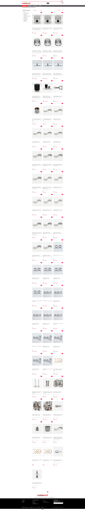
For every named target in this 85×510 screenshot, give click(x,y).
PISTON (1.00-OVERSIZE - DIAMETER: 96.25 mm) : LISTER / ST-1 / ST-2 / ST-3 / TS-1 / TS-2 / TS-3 (58, 29)
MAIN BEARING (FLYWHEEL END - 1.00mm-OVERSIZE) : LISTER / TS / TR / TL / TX (47, 256)
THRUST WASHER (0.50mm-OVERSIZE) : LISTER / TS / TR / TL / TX (47, 460)
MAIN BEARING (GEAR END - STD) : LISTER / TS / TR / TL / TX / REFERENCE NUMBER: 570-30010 (47, 188)
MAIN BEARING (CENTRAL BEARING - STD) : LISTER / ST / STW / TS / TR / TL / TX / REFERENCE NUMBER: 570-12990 (58, 438)
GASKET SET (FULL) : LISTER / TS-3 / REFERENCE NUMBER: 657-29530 (47, 415)
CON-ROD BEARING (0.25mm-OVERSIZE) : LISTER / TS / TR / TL (57, 119)
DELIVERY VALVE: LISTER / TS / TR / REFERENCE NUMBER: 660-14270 (36, 437)
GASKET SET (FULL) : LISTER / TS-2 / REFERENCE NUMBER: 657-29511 (36, 415)
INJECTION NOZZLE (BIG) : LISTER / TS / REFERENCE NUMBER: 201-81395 (58, 460)
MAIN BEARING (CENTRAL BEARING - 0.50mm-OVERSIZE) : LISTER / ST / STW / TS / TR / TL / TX (47, 165)
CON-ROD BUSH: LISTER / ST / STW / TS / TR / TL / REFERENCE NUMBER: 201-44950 (37, 120)
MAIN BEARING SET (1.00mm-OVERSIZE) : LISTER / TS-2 (58, 324)
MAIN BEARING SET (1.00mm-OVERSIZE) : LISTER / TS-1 (37, 301)
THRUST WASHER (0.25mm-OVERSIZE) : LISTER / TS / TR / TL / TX (37, 460)
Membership (33, 501)
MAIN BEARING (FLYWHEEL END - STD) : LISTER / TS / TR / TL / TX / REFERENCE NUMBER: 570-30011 (37, 233)
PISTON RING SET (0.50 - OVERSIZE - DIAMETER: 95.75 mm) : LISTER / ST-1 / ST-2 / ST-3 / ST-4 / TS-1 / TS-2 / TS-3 (47, 51)
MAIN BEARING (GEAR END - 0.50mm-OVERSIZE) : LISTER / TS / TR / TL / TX (37, 210)
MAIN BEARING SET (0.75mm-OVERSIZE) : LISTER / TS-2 (46, 324)
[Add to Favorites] (37, 19)
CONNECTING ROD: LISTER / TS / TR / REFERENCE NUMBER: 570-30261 (57, 96)
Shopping (33, 502)
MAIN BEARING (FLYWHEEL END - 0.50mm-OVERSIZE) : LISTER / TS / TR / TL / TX (58, 233)
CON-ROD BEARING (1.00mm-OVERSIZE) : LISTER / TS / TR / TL (57, 142)
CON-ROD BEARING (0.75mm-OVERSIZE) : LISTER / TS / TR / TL (47, 142)
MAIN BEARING (25, 20)
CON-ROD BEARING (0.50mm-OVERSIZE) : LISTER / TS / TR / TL (36, 142)
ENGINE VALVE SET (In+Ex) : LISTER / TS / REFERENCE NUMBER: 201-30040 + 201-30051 (37, 392)
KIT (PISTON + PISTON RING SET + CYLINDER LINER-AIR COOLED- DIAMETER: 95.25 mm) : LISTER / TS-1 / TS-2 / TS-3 (47, 97)
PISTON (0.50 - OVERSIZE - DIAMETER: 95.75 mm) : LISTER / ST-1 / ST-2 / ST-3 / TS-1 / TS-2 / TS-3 (47, 29)
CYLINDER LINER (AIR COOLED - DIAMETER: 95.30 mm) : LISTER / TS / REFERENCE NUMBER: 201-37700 (36, 97)
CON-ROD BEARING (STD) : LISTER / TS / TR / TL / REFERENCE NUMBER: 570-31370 (48, 120)
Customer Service (45, 501)
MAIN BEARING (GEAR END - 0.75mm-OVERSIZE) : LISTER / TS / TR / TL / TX (47, 210)
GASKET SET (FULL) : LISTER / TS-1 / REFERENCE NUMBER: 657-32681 (57, 392)
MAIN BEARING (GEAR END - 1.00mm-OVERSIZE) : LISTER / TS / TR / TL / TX (57, 210)
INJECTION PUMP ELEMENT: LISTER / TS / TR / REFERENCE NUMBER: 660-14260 (37, 483)
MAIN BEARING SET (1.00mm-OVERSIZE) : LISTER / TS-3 (47, 369)
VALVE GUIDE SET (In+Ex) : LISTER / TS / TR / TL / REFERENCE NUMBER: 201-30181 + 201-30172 (47, 392)
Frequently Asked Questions (46, 502)
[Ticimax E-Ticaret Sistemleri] (42, 509)
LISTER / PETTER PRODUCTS (26, 10)
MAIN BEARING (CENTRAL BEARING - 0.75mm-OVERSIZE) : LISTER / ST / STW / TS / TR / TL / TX (58, 165)
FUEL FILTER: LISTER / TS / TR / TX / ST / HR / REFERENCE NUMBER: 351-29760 (47, 437)
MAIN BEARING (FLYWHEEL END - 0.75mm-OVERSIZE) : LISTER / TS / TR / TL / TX (37, 256)
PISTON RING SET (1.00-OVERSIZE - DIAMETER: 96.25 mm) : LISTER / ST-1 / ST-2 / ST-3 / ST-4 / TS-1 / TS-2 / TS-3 (58, 51)
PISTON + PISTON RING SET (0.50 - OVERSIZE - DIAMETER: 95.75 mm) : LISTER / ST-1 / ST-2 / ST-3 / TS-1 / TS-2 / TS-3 (47, 74)
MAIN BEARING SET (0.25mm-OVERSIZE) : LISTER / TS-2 (57, 301)
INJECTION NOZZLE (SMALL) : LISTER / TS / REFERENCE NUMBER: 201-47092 (57, 415)
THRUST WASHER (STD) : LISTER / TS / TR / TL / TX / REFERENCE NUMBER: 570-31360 (58, 370)
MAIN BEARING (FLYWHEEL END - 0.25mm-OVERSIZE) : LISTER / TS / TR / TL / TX (47, 233)
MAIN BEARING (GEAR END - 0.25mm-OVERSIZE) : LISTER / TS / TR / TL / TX (58, 187)
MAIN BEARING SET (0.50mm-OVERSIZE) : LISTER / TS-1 (46, 278)
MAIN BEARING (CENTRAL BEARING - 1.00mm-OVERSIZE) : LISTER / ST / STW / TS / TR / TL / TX (37, 188)
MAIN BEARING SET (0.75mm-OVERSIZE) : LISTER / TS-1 (57, 278)
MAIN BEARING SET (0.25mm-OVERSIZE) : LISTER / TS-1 (36, 278)
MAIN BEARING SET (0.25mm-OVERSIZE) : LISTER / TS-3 (46, 346)
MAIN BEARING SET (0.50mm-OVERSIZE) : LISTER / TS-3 (57, 346)
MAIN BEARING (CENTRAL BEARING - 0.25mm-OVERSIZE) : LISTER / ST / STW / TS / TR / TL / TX (37, 165)
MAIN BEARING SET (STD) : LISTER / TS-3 (37, 346)
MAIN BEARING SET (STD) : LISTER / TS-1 (58, 255)
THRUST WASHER (25, 21)
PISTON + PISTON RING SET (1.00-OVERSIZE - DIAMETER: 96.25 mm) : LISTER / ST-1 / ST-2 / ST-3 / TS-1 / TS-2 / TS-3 (58, 74)
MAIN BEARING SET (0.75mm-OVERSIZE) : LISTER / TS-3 (36, 369)
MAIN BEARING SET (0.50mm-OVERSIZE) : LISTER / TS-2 (36, 324)
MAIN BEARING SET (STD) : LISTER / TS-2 (47, 300)
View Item (39, 19)
